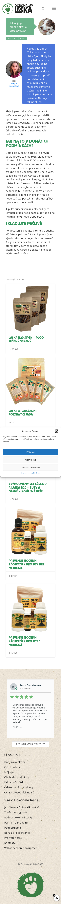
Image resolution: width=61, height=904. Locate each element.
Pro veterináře (13, 837)
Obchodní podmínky (16, 777)
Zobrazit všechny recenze (30, 744)
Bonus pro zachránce (17, 832)
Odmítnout (30, 459)
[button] (56, 431)
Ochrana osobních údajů (30, 473)
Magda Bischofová (14, 84)
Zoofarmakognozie (15, 812)
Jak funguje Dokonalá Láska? (21, 807)
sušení (22, 38)
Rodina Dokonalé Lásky (18, 817)
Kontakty (9, 843)
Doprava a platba (15, 762)
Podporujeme (12, 827)
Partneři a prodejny (16, 822)
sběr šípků (12, 38)
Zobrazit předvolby (30, 467)
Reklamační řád (13, 782)
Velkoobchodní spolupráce (20, 848)
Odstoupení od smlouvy (18, 787)
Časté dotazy (12, 767)
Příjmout (30, 452)
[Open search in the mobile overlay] (42, 8)
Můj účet (9, 772)
